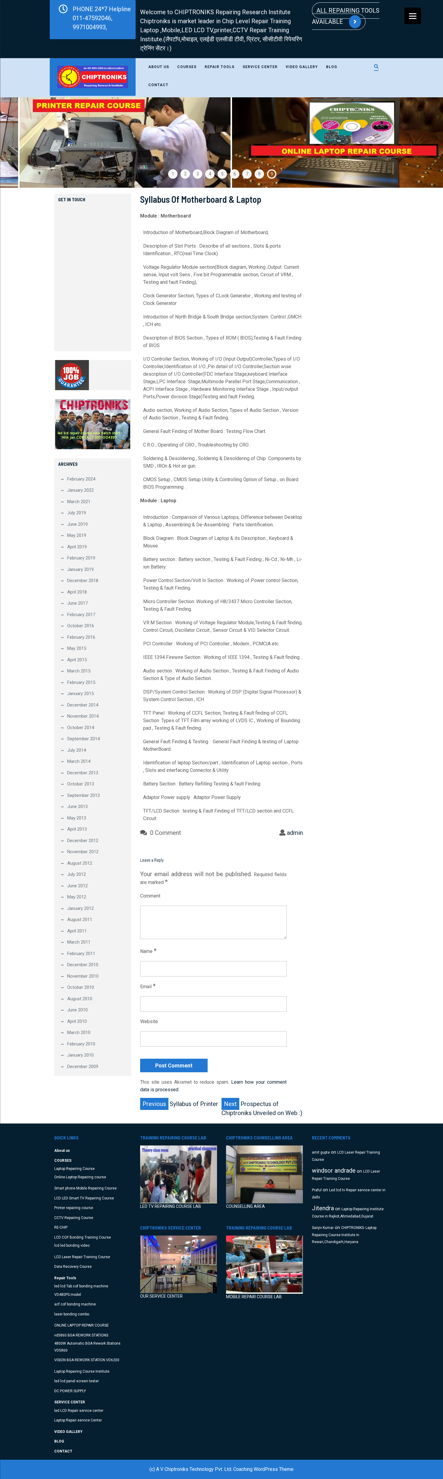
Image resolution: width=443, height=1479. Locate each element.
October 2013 (80, 784)
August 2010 (79, 998)
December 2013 (82, 773)
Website (149, 1021)
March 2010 (78, 1032)
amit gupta (321, 1152)
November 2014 (83, 716)
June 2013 (77, 806)
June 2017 (77, 603)
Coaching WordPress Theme (263, 1469)
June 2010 (77, 1010)
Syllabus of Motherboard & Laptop (200, 199)
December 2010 (82, 964)
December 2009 (82, 1066)
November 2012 (83, 851)
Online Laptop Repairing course (80, 1177)
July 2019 (76, 512)
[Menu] (412, 16)
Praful (317, 1190)
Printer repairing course (73, 1208)
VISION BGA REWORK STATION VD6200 (86, 1360)
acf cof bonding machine (75, 1304)
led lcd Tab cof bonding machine (81, 1286)
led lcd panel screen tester (76, 1381)
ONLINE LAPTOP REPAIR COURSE (81, 1325)
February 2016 (81, 637)
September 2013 (83, 795)
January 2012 (80, 908)
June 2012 (77, 885)
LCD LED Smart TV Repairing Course (84, 1198)
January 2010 (80, 1055)
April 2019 (77, 547)
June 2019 (77, 524)
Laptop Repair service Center (78, 1420)
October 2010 (80, 987)
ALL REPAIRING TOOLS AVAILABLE (345, 16)
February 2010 (81, 1044)
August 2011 (79, 919)
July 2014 (76, 750)
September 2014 (83, 738)
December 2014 (82, 705)
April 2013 (77, 829)
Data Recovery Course (73, 1266)
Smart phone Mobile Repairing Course (85, 1188)
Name (148, 950)
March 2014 (78, 761)
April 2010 (77, 1021)
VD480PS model (67, 1295)
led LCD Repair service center (78, 1410)
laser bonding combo (71, 1314)
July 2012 (76, 874)
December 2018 (82, 580)
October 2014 (80, 727)
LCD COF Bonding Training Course (82, 1237)
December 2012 (82, 840)
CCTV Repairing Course (73, 1218)
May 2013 (76, 818)
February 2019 (81, 558)
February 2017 (81, 614)
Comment (150, 896)
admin (295, 832)
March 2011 (78, 942)
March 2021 (78, 501)
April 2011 (77, 931)
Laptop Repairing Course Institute (81, 1371)
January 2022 (80, 490)
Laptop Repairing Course (74, 1169)
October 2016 (80, 625)
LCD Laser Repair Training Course (82, 1257)
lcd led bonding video (72, 1245)
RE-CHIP (61, 1227)
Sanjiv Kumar (323, 1228)
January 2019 (80, 569)
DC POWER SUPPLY (70, 1391)
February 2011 (81, 953)
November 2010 (83, 976)
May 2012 (76, 897)
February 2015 (81, 682)
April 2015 (77, 660)
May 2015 (76, 648)
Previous (19, 142)
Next (423, 142)
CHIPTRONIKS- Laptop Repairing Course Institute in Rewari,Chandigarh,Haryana (344, 1235)
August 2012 (79, 863)
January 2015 (80, 693)
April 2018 (77, 592)
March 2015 (78, 671)
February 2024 (81, 479)
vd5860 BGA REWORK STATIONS (81, 1335)
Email (148, 986)
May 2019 (76, 535)
